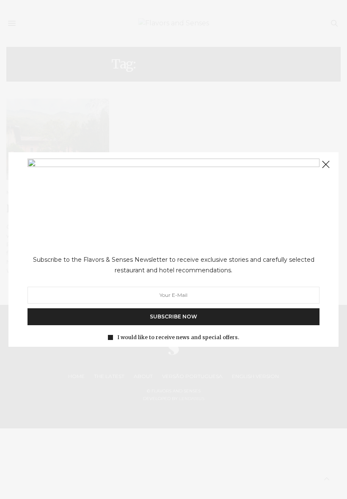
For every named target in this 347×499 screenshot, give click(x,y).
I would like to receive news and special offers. (178, 337)
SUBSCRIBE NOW (173, 316)
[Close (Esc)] (325, 164)
